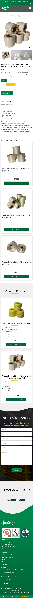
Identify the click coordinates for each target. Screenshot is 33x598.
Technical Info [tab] (6, 101)
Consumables (10, 15)
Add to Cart (11, 84)
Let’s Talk (25, 596)
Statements (27, 592)
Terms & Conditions (17, 592)
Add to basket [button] (15, 183)
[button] (28, 8)
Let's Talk (5, 93)
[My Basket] (16, 4)
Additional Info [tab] (6, 105)
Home (2, 15)
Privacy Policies (7, 592)
